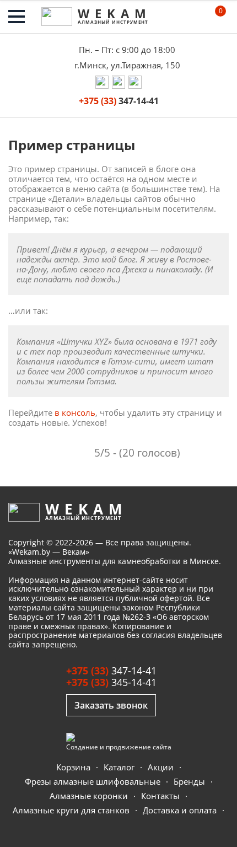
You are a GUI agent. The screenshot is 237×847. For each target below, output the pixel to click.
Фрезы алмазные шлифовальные (92, 781)
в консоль (75, 412)
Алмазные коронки (89, 796)
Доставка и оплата (180, 810)
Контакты (160, 796)
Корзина (73, 767)
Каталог (119, 767)
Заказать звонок (111, 705)
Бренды (189, 781)
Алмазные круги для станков (71, 810)
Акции (161, 767)
